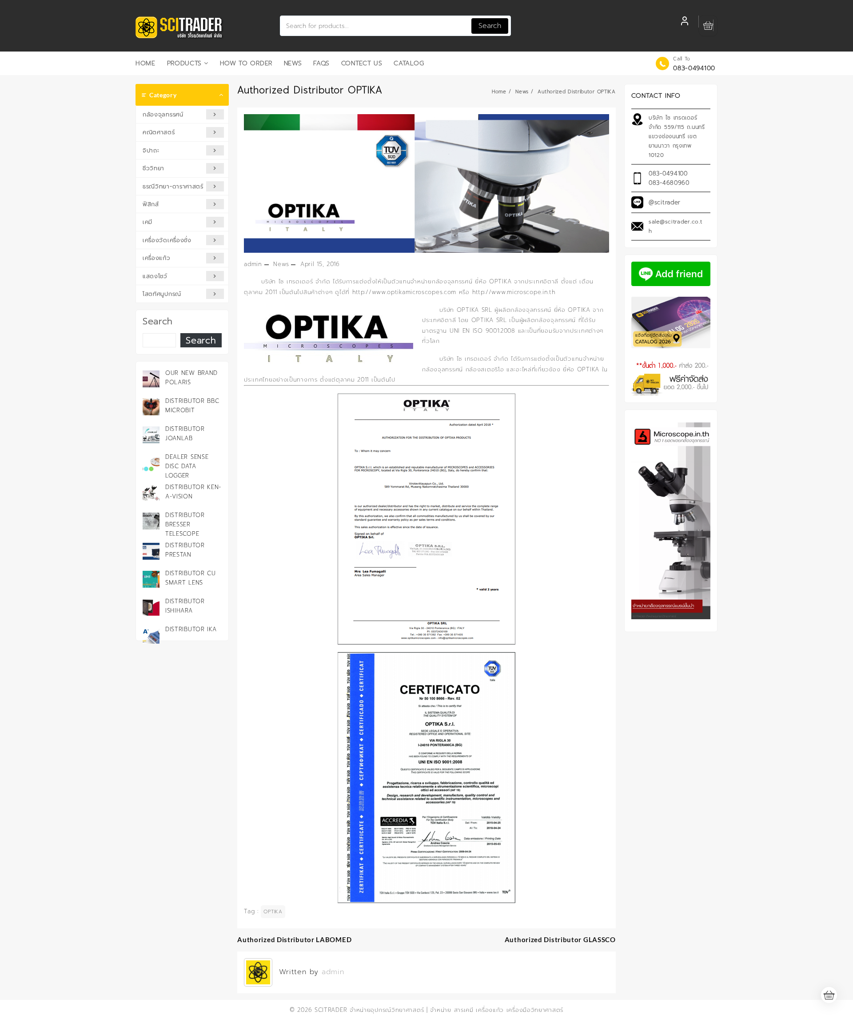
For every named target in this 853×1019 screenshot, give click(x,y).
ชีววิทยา (153, 168)
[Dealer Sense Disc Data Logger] (151, 462)
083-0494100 (694, 68)
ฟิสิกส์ (151, 204)
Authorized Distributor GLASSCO (560, 939)
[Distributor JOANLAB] (151, 434)
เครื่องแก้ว (157, 258)
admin (253, 264)
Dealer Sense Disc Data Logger (186, 466)
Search (489, 25)
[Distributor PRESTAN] (151, 551)
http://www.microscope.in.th (514, 292)
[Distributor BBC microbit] (151, 406)
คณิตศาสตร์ (159, 132)
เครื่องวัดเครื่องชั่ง (167, 240)
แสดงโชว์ (155, 276)
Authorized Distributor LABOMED (294, 939)
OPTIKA (272, 912)
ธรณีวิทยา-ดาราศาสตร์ (173, 186)
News (281, 264)
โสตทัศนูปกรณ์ (162, 294)
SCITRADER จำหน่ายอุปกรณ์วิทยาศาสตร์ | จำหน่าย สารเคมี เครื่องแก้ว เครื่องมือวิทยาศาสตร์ (439, 1010)
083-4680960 (669, 183)
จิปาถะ (151, 150)
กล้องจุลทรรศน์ (163, 114)
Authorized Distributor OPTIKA (310, 90)
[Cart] (708, 26)
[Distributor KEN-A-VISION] (151, 493)
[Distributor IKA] (151, 635)
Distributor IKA (191, 629)
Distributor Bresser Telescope (185, 524)
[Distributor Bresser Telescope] (151, 521)
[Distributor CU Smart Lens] (151, 579)
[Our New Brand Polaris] (151, 378)
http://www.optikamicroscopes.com (404, 292)
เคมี (147, 222)
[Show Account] (684, 22)
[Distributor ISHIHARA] (151, 607)
